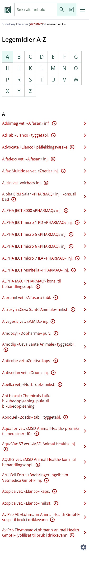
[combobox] (36, 9)
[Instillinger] (83, 548)
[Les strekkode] (71, 9)
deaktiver (36, 24)
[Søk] (61, 9)
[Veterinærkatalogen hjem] (7, 9)
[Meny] (82, 9)
